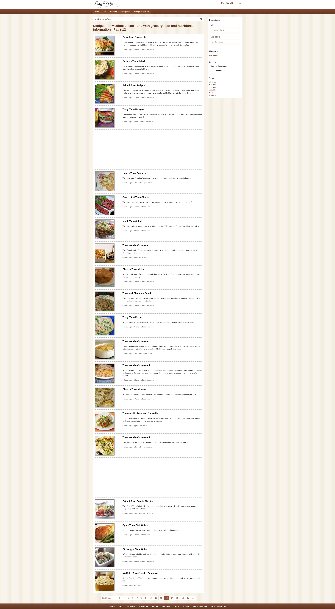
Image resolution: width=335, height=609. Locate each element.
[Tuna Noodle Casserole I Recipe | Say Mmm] (107, 446)
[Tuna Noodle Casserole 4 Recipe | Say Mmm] (107, 253)
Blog (121, 606)
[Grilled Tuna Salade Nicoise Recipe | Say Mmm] (107, 509)
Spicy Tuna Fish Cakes (135, 525)
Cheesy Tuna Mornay (134, 389)
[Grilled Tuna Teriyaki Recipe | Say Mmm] (107, 94)
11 (156, 598)
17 (188, 598)
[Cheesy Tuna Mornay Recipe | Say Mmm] (107, 397)
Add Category (214, 55)
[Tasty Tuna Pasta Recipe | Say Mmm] (107, 325)
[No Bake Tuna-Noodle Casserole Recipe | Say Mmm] (107, 581)
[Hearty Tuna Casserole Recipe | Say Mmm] (107, 181)
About (112, 606)
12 (161, 598)
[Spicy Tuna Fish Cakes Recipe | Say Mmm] (107, 533)
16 (183, 598)
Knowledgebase (200, 606)
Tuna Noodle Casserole (135, 245)
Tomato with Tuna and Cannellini (140, 413)
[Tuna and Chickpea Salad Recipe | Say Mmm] (107, 301)
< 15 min (212, 85)
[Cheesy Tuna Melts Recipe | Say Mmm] (107, 277)
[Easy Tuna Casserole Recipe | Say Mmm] (107, 45)
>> (193, 598)
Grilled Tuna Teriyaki (134, 85)
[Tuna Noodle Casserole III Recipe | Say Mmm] (107, 373)
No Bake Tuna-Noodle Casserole (140, 573)
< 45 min (212, 90)
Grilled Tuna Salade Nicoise (137, 501)
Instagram (143, 606)
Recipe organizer (141, 11)
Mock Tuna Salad (132, 221)
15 (177, 598)
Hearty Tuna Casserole (135, 173)
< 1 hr (211, 92)
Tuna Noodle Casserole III (136, 365)
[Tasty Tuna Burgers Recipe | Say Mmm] (107, 118)
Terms (176, 606)
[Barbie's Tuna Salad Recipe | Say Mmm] (107, 70)
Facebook (131, 606)
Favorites (166, 606)
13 (167, 598)
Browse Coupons (218, 606)
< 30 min (212, 87)
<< (115, 598)
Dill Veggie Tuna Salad (134, 549)
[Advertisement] (148, 149)
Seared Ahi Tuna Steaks (135, 197)
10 (151, 598)
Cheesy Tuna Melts (133, 269)
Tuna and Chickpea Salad (136, 293)
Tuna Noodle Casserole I (136, 437)
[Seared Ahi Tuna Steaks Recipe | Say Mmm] (107, 205)
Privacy (186, 606)
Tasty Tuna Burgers (133, 109)
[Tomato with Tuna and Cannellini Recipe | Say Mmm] (107, 421)
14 (172, 598)
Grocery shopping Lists (120, 11)
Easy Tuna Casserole (134, 37)
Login (240, 3)
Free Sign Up (227, 3)
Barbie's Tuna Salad (133, 61)
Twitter (155, 606)
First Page (106, 598)
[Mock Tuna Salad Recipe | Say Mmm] (107, 229)
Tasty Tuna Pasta (132, 317)
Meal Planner (100, 11)
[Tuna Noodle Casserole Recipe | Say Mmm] (107, 349)
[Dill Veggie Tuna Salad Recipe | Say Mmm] (107, 557)
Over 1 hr (212, 95)
